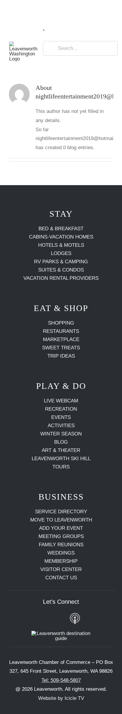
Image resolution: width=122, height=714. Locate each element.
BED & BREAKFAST (61, 228)
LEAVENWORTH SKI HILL (61, 458)
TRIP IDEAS (61, 356)
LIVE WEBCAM (61, 401)
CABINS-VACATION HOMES (61, 237)
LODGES (61, 253)
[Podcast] (75, 619)
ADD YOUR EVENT (61, 528)
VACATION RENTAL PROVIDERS (61, 278)
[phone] (104, 618)
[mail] (90, 618)
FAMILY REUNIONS (61, 544)
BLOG (61, 442)
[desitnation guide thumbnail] (61, 633)
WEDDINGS (61, 553)
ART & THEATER (61, 450)
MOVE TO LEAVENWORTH (61, 520)
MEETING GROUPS (61, 536)
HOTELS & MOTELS (61, 245)
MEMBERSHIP (61, 561)
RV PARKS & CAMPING (61, 261)
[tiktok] (59, 618)
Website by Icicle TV (61, 698)
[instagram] (32, 618)
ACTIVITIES (61, 425)
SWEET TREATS (61, 348)
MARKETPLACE (61, 339)
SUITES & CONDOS (61, 270)
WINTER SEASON (61, 434)
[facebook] (18, 618)
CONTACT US (61, 577)
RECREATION (61, 409)
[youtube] (45, 618)
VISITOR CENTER (61, 569)
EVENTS (61, 417)
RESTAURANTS (61, 331)
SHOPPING (61, 323)
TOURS (61, 467)
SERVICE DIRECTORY (61, 511)
